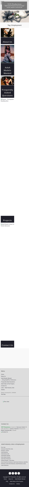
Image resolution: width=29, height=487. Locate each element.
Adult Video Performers (6, 458)
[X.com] (10, 473)
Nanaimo (16, 428)
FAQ (7, 481)
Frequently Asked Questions (7, 93)
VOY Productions (14, 4)
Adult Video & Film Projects (7, 383)
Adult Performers (19, 463)
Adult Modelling (4, 452)
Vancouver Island (20, 427)
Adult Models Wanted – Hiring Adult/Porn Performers (8, 379)
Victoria (12, 428)
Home (2, 374)
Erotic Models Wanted (5, 457)
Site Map (3, 394)
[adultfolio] (18, 473)
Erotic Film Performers (11, 463)
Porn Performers (9, 462)
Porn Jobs (3, 447)
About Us (7, 42)
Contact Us (7, 345)
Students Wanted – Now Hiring (7, 460)
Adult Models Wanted (7, 70)
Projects (7, 220)
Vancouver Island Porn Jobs (7, 449)
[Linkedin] (13, 473)
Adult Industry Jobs (5, 453)
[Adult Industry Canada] (16, 473)
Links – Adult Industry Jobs (7, 387)
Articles (3, 389)
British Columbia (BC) (6, 430)
